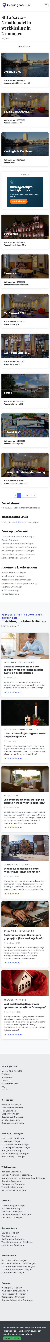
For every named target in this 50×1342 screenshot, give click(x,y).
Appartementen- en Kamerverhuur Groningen (23, 1178)
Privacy (4, 1089)
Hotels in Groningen (10, 590)
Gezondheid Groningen (12, 1117)
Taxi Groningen (8, 1110)
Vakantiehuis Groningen (12, 1187)
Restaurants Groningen (12, 1138)
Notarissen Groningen (11, 1208)
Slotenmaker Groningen (12, 1272)
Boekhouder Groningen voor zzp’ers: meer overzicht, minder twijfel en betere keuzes (23, 670)
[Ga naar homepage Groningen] (16, 5)
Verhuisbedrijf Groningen (13, 1156)
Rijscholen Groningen (11, 1104)
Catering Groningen (10, 1141)
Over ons (5, 1080)
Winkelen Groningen (11, 1171)
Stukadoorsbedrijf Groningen (15, 1153)
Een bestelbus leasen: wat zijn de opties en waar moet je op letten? (24, 801)
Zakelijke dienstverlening (19, 662)
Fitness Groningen (10, 594)
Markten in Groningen (11, 587)
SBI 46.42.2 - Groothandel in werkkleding (20, 507)
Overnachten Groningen (13, 1184)
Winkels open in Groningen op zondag (19, 583)
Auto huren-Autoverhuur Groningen (18, 1263)
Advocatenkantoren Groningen (16, 1269)
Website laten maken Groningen (17, 1242)
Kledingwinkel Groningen (13, 1239)
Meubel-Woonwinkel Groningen (16, 1175)
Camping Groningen (11, 1181)
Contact (5, 1074)
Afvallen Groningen (10, 1120)
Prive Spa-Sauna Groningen (14, 1290)
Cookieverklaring (9, 1083)
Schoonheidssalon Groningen (15, 1144)
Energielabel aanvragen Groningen (18, 554)
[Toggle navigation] (46, 5)
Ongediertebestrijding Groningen (17, 1300)
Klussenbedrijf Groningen (13, 1205)
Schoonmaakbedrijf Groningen (16, 1214)
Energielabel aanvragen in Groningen (19, 547)
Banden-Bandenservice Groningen (18, 1266)
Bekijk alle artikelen (9, 626)
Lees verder (11, 692)
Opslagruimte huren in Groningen (17, 543)
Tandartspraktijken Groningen (15, 1147)
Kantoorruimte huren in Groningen (17, 536)
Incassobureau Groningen (13, 1294)
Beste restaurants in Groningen (16, 579)
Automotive (11, 795)
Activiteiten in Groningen (13, 576)
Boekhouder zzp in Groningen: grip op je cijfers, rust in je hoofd (23, 936)
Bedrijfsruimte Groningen (13, 1297)
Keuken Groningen (10, 1232)
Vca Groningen (8, 1236)
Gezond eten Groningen (12, 1123)
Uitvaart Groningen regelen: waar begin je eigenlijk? (25, 735)
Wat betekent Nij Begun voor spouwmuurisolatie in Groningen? (25, 1005)
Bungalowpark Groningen (13, 1190)
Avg (3, 1086)
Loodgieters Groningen (12, 1150)
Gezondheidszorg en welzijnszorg (25, 729)
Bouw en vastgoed (15, 1000)
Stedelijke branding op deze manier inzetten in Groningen (22, 870)
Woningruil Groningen (11, 1287)
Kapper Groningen (10, 1113)
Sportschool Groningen (12, 1245)
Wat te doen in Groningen (13, 572)
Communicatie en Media (18, 864)
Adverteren (6, 1077)
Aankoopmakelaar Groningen (15, 557)
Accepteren (12, 1338)
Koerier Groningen (10, 540)
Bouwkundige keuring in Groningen (17, 550)
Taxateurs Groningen (11, 1211)
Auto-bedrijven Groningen (13, 1260)
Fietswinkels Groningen (12, 1107)
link (17, 522)
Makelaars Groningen (11, 1217)
